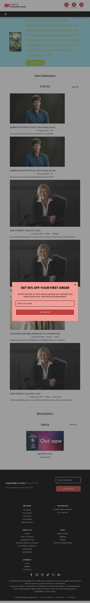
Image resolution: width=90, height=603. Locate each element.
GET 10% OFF (45, 312)
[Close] (75, 284)
